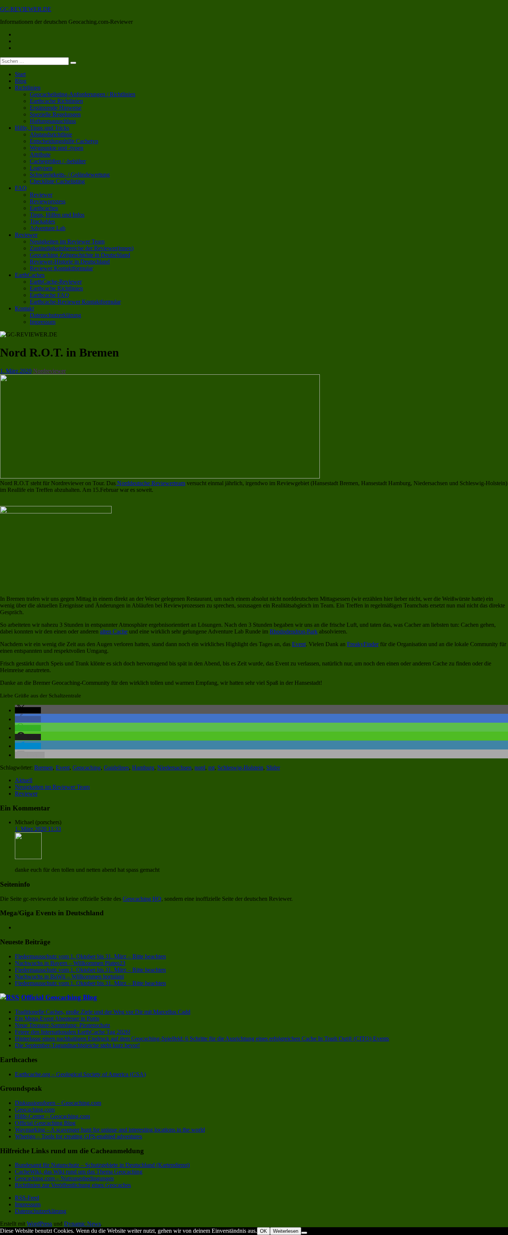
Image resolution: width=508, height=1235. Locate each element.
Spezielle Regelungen (55, 114)
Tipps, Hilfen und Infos (57, 215)
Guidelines (116, 767)
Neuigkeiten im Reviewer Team (67, 241)
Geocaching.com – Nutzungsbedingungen (64, 1178)
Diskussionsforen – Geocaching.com (58, 1103)
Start (20, 74)
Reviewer (41, 194)
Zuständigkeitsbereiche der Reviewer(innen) (82, 248)
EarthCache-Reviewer (56, 281)
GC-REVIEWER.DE (25, 9)
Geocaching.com (35, 1109)
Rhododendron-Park (294, 631)
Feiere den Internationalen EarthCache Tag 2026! (73, 1032)
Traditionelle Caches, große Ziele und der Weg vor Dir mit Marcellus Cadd (102, 1012)
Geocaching (87, 767)
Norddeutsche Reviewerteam (150, 483)
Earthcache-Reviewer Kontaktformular (75, 302)
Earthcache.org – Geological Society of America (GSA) (80, 1074)
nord (199, 767)
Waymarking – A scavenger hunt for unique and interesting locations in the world (110, 1129)
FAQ (21, 188)
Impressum (42, 322)
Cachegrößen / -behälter (58, 161)
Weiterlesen (285, 1231)
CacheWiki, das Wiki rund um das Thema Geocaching (78, 1171)
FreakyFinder (363, 644)
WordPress (39, 1224)
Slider (273, 767)
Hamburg (143, 767)
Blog (20, 81)
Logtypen (41, 168)
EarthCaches (30, 275)
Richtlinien (28, 87)
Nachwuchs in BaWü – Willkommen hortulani (69, 976)
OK (263, 1231)
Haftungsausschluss (53, 121)
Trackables (42, 221)
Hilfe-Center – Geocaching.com (52, 1116)
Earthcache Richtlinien (56, 101)
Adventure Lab (47, 228)
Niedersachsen (174, 767)
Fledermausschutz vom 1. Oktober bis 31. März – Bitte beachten (90, 956)
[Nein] (304, 1233)
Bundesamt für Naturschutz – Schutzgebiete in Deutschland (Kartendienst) (102, 1165)
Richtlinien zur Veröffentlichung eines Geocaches (73, 1185)
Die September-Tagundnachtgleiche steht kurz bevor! (77, 1045)
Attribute (40, 154)
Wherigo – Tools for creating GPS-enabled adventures (78, 1136)
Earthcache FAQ (49, 295)
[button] (28, 710)
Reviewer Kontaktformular (61, 268)
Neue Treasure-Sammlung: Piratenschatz (62, 1025)
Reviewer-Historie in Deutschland (70, 261)
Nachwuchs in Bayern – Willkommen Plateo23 (70, 963)
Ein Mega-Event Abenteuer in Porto (57, 1018)
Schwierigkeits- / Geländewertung (70, 174)
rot (211, 767)
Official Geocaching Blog (59, 997)
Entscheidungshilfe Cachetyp (64, 141)
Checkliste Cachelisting (57, 181)
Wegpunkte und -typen (56, 148)
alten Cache (114, 631)
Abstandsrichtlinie (51, 134)
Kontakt (24, 308)
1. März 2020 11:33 (38, 829)
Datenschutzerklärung (55, 315)
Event (299, 644)
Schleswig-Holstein (240, 767)
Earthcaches (44, 208)
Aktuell (23, 780)
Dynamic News (82, 1224)
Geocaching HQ (142, 899)
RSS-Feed (27, 1197)
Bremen (43, 767)
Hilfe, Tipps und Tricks (42, 128)
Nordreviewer (49, 371)
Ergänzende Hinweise (55, 107)
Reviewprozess (47, 201)
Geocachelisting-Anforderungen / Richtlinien (82, 94)
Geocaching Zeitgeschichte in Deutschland (80, 255)
